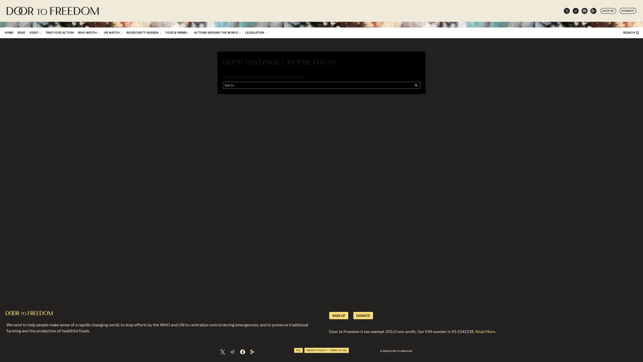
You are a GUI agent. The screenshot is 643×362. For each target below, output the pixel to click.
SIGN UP (608, 10)
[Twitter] (567, 11)
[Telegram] (576, 11)
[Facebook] (585, 11)
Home (9, 32)
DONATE (628, 10)
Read (21, 32)
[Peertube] (593, 11)
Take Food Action (59, 32)
